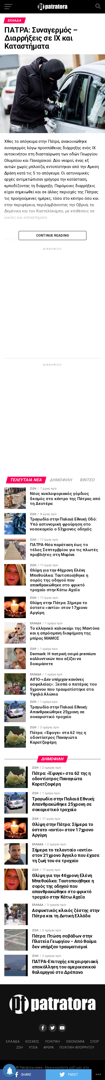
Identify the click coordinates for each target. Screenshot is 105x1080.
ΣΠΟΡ (94, 1041)
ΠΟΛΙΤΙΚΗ (52, 1041)
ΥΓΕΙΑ (33, 1047)
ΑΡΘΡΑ (48, 1047)
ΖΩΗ (19, 1047)
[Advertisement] (52, 303)
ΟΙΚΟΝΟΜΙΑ (75, 1041)
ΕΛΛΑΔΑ (12, 1041)
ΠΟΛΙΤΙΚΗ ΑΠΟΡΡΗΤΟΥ (77, 1047)
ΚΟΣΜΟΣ (32, 1041)
